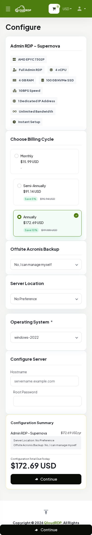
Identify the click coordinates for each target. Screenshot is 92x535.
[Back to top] (46, 512)
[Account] (80, 9)
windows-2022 (26, 337)
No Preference (25, 299)
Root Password (25, 392)
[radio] (16, 156)
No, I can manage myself (33, 264)
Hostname (18, 372)
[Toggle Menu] (7, 9)
